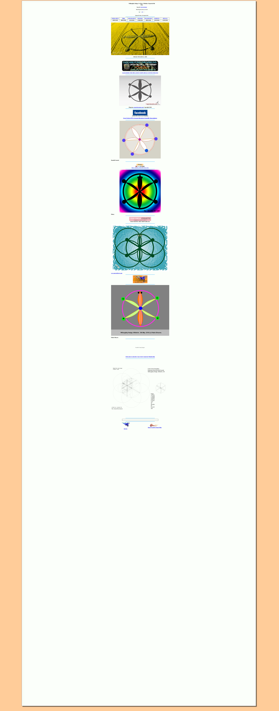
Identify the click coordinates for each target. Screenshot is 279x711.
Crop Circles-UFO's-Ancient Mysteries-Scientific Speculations (140, 118)
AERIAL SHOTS (115, 18)
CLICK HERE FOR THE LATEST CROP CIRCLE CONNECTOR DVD (140, 72)
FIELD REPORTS (148, 18)
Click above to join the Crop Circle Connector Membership (140, 356)
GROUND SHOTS (132, 18)
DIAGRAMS (140, 18)
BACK (125, 428)
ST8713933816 (144, 7)
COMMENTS (156, 18)
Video (123, 18)
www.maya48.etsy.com (116, 273)
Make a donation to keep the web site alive (140, 167)
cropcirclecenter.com (138, 107)
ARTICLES (165, 18)
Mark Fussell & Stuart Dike (155, 427)
